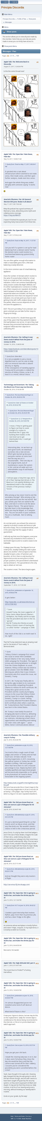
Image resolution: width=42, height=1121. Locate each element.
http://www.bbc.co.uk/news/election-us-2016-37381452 (20, 603)
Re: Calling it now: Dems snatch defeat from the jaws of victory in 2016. (18, 339)
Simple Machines (26, 1118)
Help (11, 1116)
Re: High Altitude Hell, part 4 (24, 963)
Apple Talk (8, 62)
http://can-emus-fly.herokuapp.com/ (17, 884)
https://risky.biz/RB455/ (12, 215)
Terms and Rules (20, 1116)
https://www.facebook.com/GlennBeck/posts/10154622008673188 (21, 350)
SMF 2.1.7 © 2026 (16, 1118)
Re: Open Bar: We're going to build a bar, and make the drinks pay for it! (19, 895)
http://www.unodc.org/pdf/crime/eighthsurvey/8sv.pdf (21, 784)
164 (17, 56)
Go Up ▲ (29, 1116)
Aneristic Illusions (11, 199)
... (15, 56)
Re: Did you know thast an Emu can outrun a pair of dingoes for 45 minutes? (19, 804)
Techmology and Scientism (14, 385)
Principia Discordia (12, 7)
